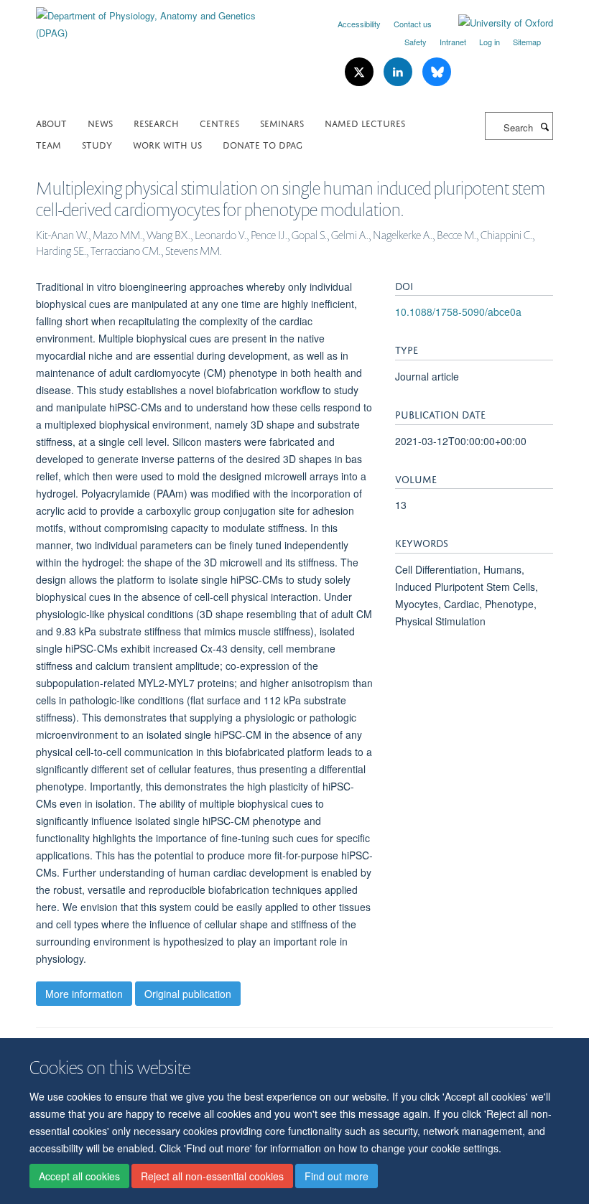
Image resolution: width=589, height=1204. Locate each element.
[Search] (544, 126)
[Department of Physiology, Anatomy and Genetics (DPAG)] (160, 19)
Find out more (336, 1176)
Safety (415, 41)
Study (97, 144)
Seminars (282, 122)
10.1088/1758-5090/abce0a (458, 311)
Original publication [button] (187, 993)
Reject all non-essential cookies (212, 1176)
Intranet (453, 41)
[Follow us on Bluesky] (436, 72)
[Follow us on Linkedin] (399, 72)
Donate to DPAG (262, 144)
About (51, 122)
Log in (489, 41)
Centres (219, 122)
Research (156, 122)
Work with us (167, 144)
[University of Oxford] (495, 23)
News (100, 122)
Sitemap (527, 41)
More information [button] (84, 993)
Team (48, 144)
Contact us (413, 23)
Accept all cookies (79, 1176)
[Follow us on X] (360, 72)
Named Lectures (365, 122)
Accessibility (359, 23)
